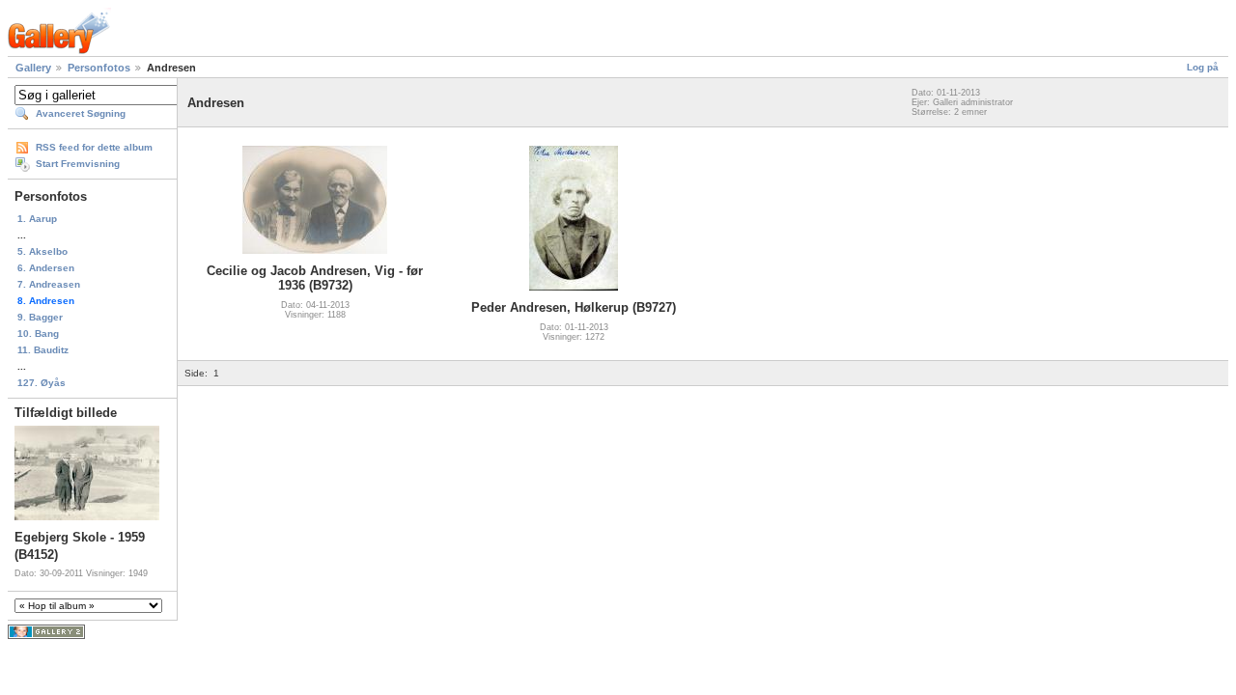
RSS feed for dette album (94, 147)
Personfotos (99, 67)
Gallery (33, 67)
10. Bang (38, 333)
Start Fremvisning (78, 163)
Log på (1203, 67)
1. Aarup (37, 218)
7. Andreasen (48, 284)
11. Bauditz (43, 350)
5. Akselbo (42, 251)
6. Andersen (45, 268)
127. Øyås (41, 382)
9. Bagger (40, 317)
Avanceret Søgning (81, 113)
